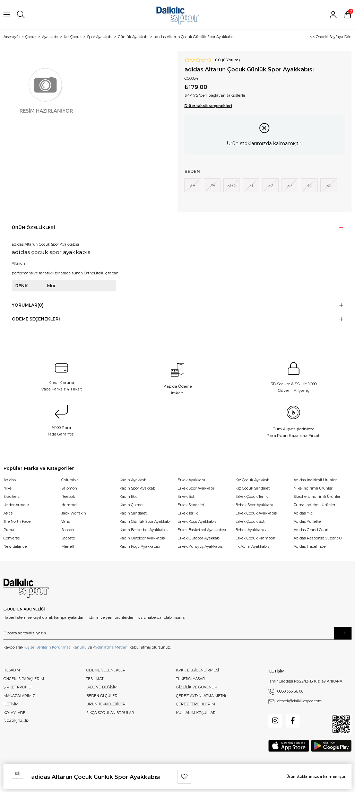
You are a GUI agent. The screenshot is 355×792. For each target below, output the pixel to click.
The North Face (17, 521)
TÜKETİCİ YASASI (190, 679)
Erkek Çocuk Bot (250, 521)
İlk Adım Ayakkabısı (252, 546)
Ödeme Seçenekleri (36, 319)
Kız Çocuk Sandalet (252, 488)
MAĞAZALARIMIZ (19, 696)
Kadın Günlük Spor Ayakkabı (145, 521)
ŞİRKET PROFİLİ (17, 687)
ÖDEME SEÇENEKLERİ (106, 670)
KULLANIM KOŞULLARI (196, 713)
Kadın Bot (128, 496)
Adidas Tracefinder (310, 546)
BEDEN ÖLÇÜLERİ (102, 696)
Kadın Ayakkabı (133, 480)
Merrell (67, 546)
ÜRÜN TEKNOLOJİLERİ (106, 704)
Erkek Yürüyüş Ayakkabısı (201, 546)
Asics (7, 513)
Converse (11, 538)
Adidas (9, 480)
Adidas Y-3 (303, 513)
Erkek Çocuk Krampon (255, 538)
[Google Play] (331, 746)
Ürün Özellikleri (33, 227)
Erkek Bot (186, 496)
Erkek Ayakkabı (191, 480)
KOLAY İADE (14, 713)
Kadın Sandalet (133, 513)
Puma (8, 530)
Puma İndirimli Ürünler (314, 505)
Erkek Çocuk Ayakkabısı (256, 513)
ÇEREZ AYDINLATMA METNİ (201, 696)
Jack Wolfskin (73, 513)
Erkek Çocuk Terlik (251, 496)
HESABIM (11, 670)
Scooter (68, 530)
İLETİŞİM (10, 704)
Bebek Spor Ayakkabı (254, 505)
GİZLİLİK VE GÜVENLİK (196, 687)
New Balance (15, 546)
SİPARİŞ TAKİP (15, 721)
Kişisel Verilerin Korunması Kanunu (55, 647)
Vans (65, 521)
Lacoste (68, 538)
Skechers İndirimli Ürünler (317, 496)
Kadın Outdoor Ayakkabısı (143, 538)
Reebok (68, 496)
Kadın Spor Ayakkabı (138, 488)
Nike (7, 488)
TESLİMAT (94, 679)
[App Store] (288, 746)
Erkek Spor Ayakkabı (196, 488)
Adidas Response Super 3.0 (317, 538)
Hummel (69, 505)
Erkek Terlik (188, 513)
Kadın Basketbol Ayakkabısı (144, 530)
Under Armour (16, 505)
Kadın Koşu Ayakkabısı (140, 546)
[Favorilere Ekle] (184, 777)
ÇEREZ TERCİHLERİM (195, 704)
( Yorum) (231, 60)
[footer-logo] (26, 588)
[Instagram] (275, 721)
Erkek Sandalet (191, 505)
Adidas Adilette (307, 521)
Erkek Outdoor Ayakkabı (199, 538)
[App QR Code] (341, 724)
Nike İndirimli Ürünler (313, 488)
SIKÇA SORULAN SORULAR (110, 713)
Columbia (70, 480)
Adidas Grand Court (311, 530)
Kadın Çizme (131, 505)
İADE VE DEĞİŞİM (102, 687)
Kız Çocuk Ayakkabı (252, 480)
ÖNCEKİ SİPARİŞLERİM (23, 679)
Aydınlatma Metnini (111, 647)
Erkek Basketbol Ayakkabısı (202, 530)
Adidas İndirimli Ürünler (315, 480)
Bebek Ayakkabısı (251, 530)
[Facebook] (293, 721)
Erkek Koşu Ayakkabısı (197, 521)
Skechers (11, 496)
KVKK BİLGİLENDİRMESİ (197, 670)
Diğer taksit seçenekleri (208, 105)
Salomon (69, 488)
